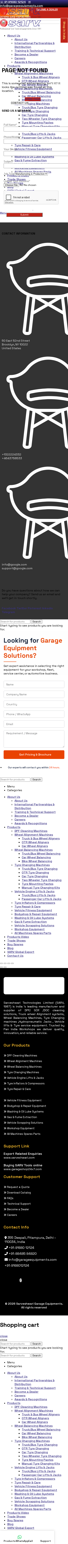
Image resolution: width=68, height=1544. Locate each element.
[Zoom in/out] (12, 963)
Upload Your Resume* (17, 181)
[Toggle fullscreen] (8, 963)
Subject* (9, 161)
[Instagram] (20, 1280)
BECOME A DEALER (47, 9)
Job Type (9, 173)
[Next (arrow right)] (5, 967)
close (4, 1336)
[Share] (5, 963)
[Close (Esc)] (1, 963)
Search (36, 621)
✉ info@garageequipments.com (21, 4)
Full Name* (10, 124)
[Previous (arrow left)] (1, 967)
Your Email (10, 149)
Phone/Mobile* (12, 136)
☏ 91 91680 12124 (13, 2)
